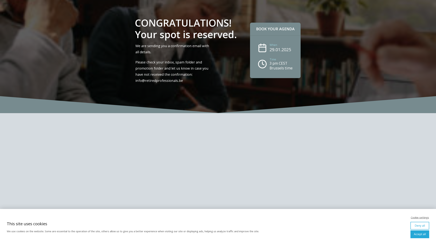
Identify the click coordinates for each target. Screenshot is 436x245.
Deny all (420, 225)
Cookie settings (420, 217)
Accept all (420, 234)
